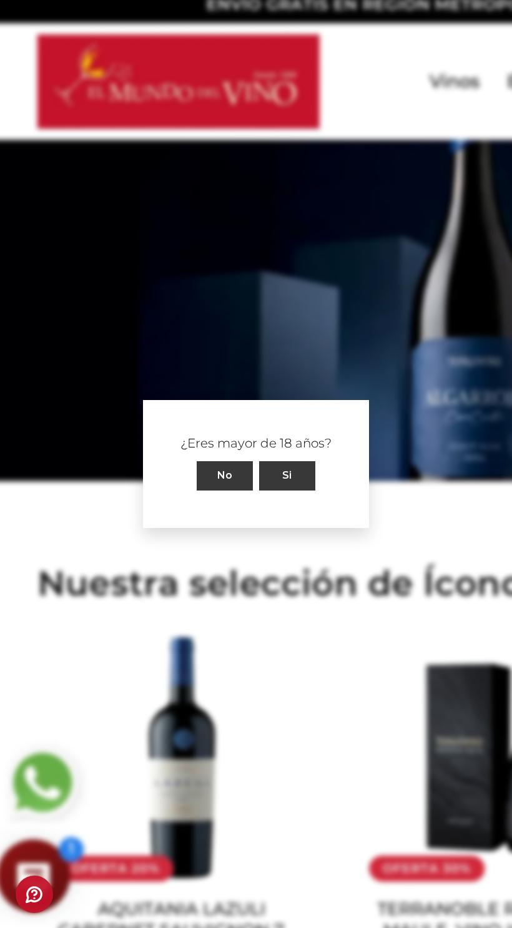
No (225, 475)
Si (287, 475)
